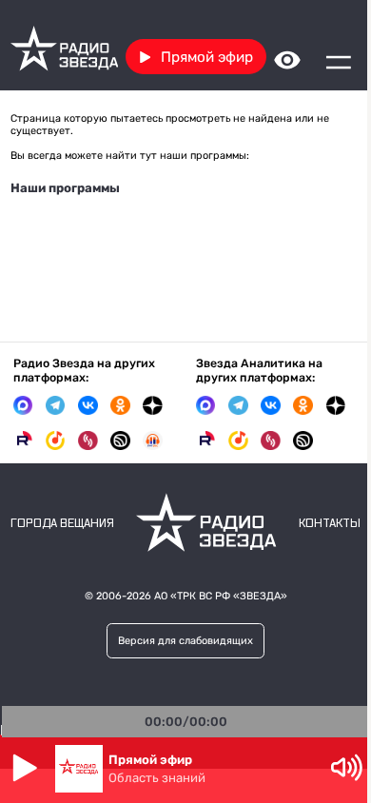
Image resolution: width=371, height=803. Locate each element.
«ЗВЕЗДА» (260, 596)
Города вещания (62, 524)
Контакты (330, 524)
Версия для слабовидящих (185, 641)
